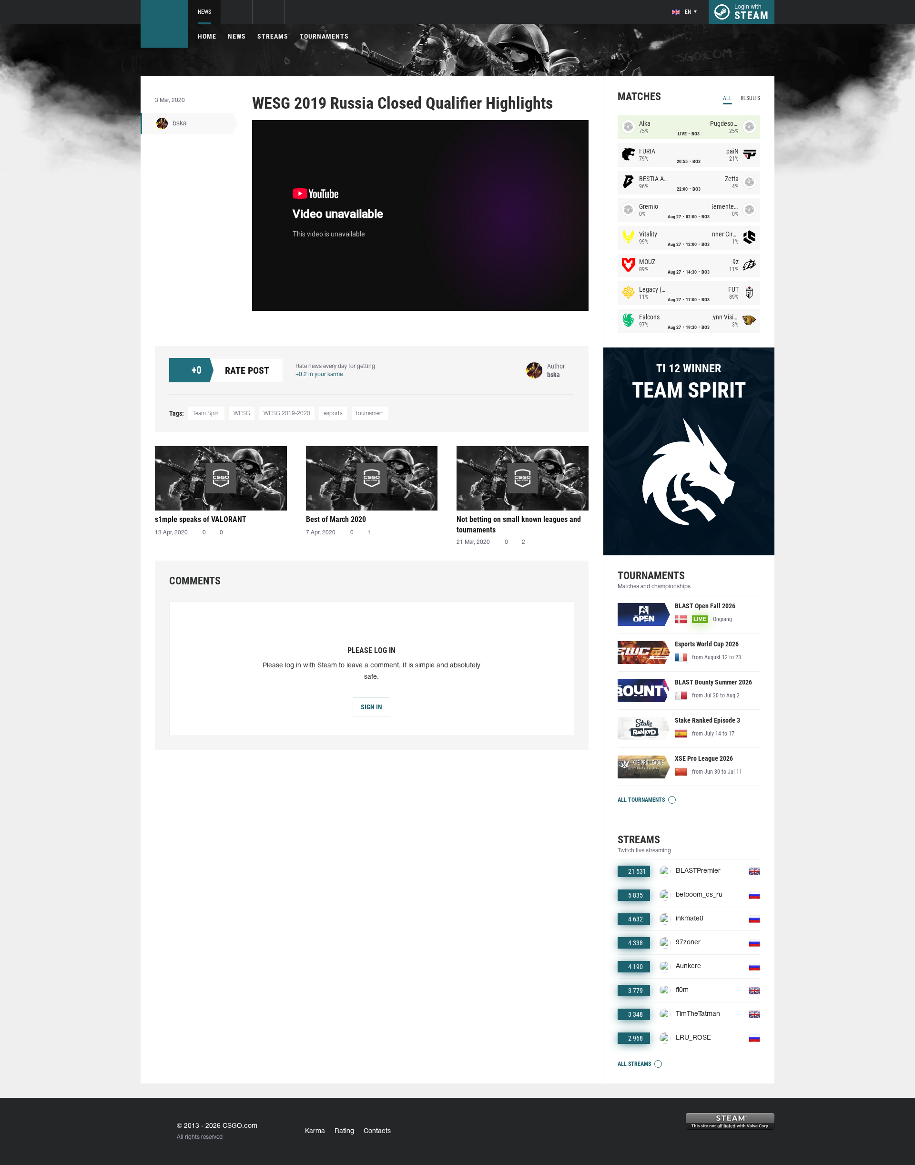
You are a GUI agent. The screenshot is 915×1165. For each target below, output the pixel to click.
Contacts (377, 1131)
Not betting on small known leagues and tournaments (519, 524)
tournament (370, 413)
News (204, 12)
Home (207, 36)
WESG (242, 413)
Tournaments (324, 36)
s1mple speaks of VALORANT (200, 519)
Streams (272, 36)
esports (333, 413)
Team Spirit (206, 413)
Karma (315, 1131)
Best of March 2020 (336, 519)
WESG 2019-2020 (287, 413)
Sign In (371, 707)
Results (750, 98)
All (727, 98)
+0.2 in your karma (319, 374)
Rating (344, 1131)
